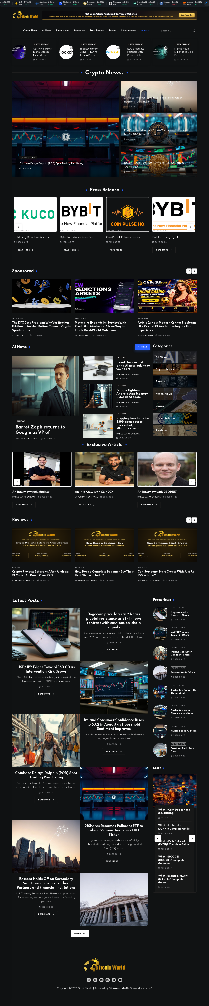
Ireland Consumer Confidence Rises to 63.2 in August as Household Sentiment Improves (114, 724)
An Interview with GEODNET (32, 492)
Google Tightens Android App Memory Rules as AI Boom (132, 394)
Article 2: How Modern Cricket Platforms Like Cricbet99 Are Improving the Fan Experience (167, 326)
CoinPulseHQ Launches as (30, 237)
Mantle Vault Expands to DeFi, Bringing (183, 52)
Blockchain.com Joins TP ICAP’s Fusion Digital (89, 52)
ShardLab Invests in (118, 237)
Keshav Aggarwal (28, 439)
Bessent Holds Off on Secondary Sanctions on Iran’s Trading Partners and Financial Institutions (46, 883)
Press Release (97, 31)
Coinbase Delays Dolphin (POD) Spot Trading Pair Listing (51, 163)
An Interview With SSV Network (160, 492)
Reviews (16, 567)
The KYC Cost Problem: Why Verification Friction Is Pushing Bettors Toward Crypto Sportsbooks (41, 326)
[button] (18, 227)
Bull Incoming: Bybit (73, 237)
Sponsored (79, 31)
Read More (23, 250)
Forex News (62, 31)
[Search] (194, 31)
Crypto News (30, 31)
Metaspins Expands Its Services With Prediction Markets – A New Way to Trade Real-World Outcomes (100, 326)
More (144, 31)
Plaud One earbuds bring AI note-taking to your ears (133, 366)
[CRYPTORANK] (206, 3)
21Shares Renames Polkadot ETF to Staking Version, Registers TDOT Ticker (113, 830)
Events (112, 31)
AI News (46, 31)
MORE (77, 933)
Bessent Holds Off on (183, 672)
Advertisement (128, 31)
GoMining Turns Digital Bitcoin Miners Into (42, 52)
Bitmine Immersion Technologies (173, 237)
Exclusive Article (22, 485)
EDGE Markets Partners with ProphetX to (135, 52)
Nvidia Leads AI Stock (183, 731)
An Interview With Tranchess (95, 492)
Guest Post (21, 335)
